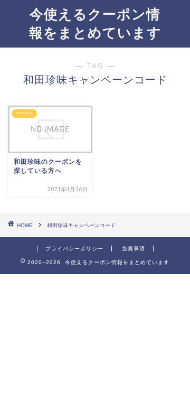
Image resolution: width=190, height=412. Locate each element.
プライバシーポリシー (74, 248)
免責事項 (133, 248)
